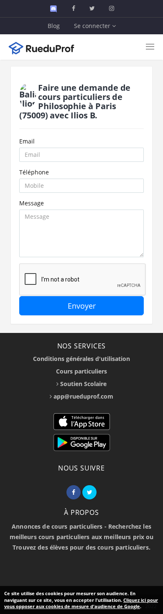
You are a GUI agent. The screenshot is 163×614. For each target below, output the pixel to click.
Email (27, 141)
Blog (54, 26)
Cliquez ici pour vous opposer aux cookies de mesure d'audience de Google (81, 603)
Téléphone (34, 172)
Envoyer (82, 306)
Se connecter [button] (93, 26)
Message (31, 203)
